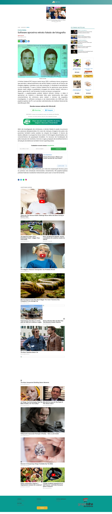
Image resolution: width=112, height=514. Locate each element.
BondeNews (23, 27)
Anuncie (42, 507)
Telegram (50, 110)
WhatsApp (37, 110)
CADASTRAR (58, 149)
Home (19, 27)
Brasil (28, 27)
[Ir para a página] (56, 2)
